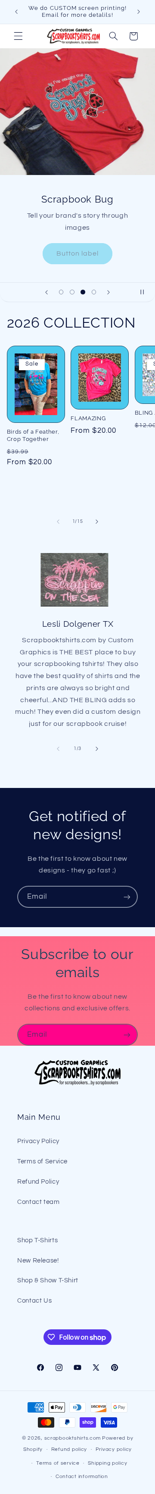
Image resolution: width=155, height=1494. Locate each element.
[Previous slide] (46, 292)
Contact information (82, 1476)
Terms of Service (42, 1161)
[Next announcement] (138, 11)
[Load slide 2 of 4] (72, 292)
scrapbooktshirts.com (72, 1438)
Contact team (38, 1202)
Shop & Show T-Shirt (47, 1280)
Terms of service (58, 1463)
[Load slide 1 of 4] (61, 292)
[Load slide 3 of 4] (83, 292)
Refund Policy (38, 1181)
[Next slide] (108, 292)
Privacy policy (114, 1449)
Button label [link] (77, 253)
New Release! (38, 1260)
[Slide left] (58, 521)
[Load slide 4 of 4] (93, 292)
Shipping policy (107, 1463)
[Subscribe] (127, 897)
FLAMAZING (88, 418)
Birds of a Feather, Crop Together (33, 435)
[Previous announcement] (16, 11)
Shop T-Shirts (37, 1240)
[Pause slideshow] (145, 292)
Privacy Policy (38, 1141)
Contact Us (34, 1300)
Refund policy (69, 1449)
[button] (18, 36)
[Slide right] (96, 521)
